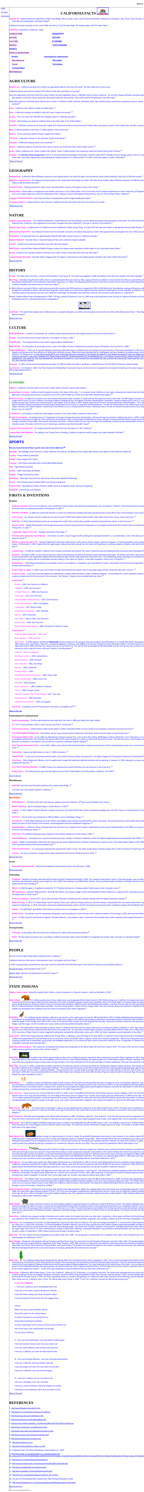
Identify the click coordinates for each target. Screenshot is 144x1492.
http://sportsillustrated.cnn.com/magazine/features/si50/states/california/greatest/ (44, 1483)
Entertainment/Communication (56, 56)
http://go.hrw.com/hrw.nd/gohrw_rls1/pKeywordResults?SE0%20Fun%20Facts (42, 1423)
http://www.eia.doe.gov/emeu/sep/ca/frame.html (30, 1435)
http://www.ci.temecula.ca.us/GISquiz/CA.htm (29, 1427)
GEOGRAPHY (58, 34)
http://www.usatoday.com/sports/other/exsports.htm (32, 1471)
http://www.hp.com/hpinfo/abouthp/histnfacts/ (30, 1460)
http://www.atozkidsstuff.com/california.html (29, 1467)
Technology (57, 64)
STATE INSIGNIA (60, 45)
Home (3, 8)
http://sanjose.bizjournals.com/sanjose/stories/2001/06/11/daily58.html (40, 1464)
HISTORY (56, 37)
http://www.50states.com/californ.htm (25, 1408)
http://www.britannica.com (22, 1442)
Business (14, 56)
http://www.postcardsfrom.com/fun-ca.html (28, 1446)
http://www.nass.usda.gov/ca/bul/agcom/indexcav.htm (32, 1431)
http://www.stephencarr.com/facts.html (26, 1439)
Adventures (5, 16)
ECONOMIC (57, 41)
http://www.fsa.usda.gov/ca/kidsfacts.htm (27, 1416)
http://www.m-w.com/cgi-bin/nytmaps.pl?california (30, 1412)
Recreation (57, 60)
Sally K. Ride (14, 973)
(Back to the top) (16, 161)
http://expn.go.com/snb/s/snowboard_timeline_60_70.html (35, 1475)
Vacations (4, 12)
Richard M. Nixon (16, 969)
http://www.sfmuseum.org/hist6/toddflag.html (28, 1420)
